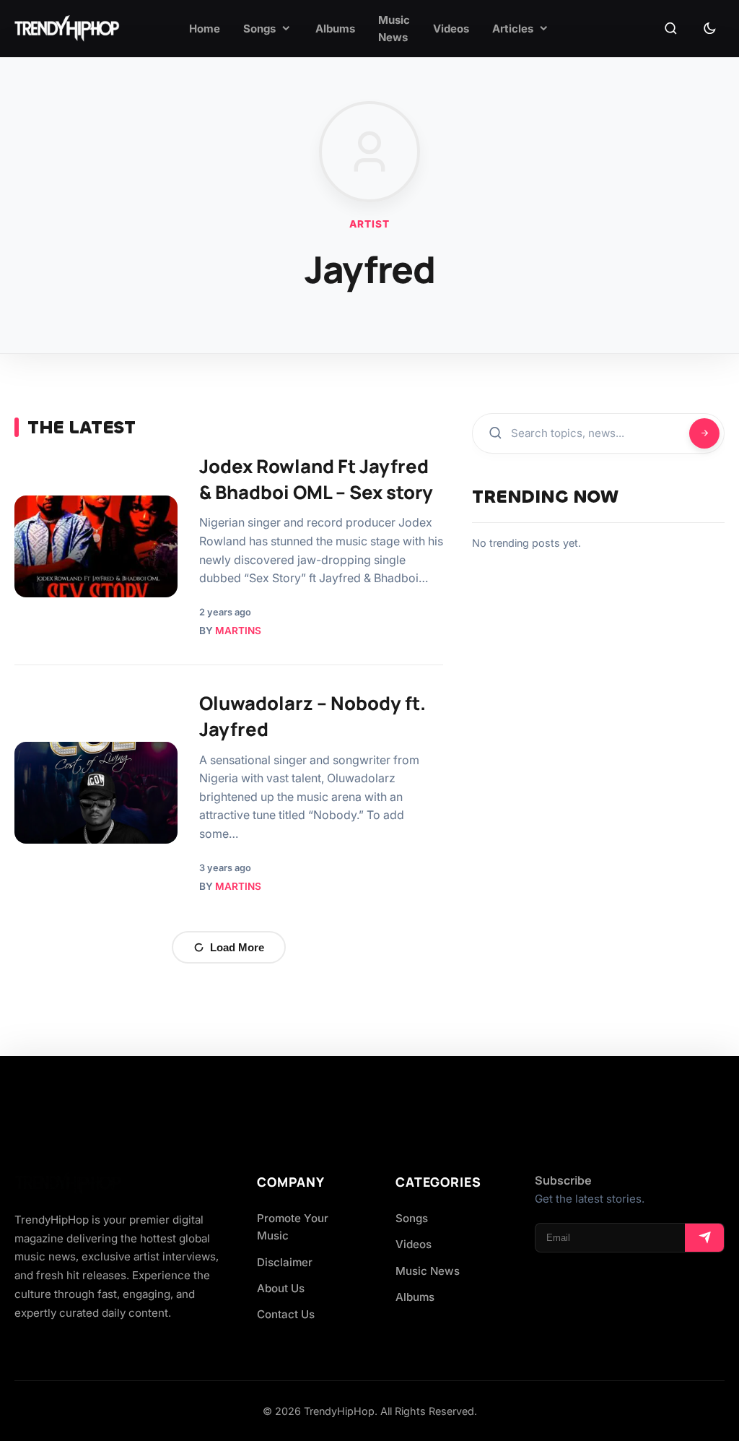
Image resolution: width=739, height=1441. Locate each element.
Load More (237, 947)
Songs (411, 1218)
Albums (414, 1297)
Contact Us (286, 1314)
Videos (413, 1244)
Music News (427, 1271)
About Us (281, 1288)
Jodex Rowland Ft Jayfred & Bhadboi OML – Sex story (316, 479)
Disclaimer (284, 1262)
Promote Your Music (292, 1226)
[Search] (670, 29)
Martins (238, 630)
